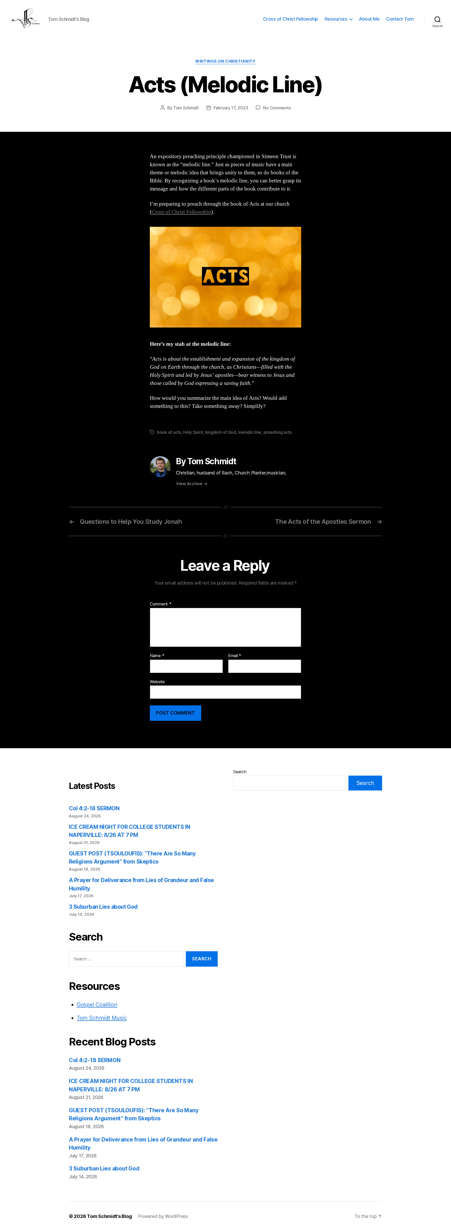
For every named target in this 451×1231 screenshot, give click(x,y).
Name (157, 655)
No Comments (276, 107)
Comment (160, 604)
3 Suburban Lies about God (104, 906)
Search (239, 771)
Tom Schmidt (186, 107)
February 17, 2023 (230, 107)
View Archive (191, 483)
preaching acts (278, 432)
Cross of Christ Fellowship (290, 19)
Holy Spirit (193, 432)
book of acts (169, 432)
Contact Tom (400, 19)
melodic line (249, 432)
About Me (369, 19)
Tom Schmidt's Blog (109, 1216)
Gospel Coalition (97, 1004)
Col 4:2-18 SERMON (94, 808)
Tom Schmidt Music (102, 1018)
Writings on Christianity (225, 61)
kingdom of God (220, 432)
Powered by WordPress (163, 1216)
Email (234, 655)
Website (157, 681)
